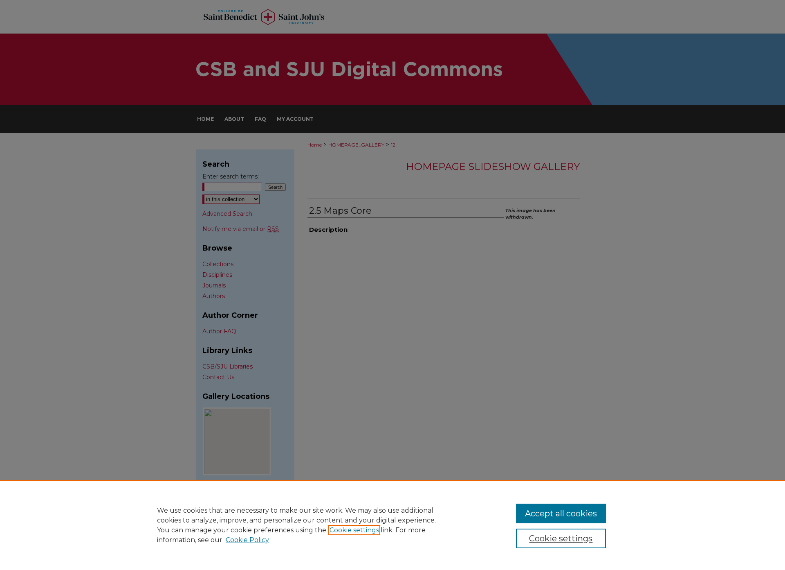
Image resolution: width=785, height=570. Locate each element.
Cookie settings (354, 530)
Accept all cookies (561, 513)
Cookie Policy (247, 540)
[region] (392, 525)
